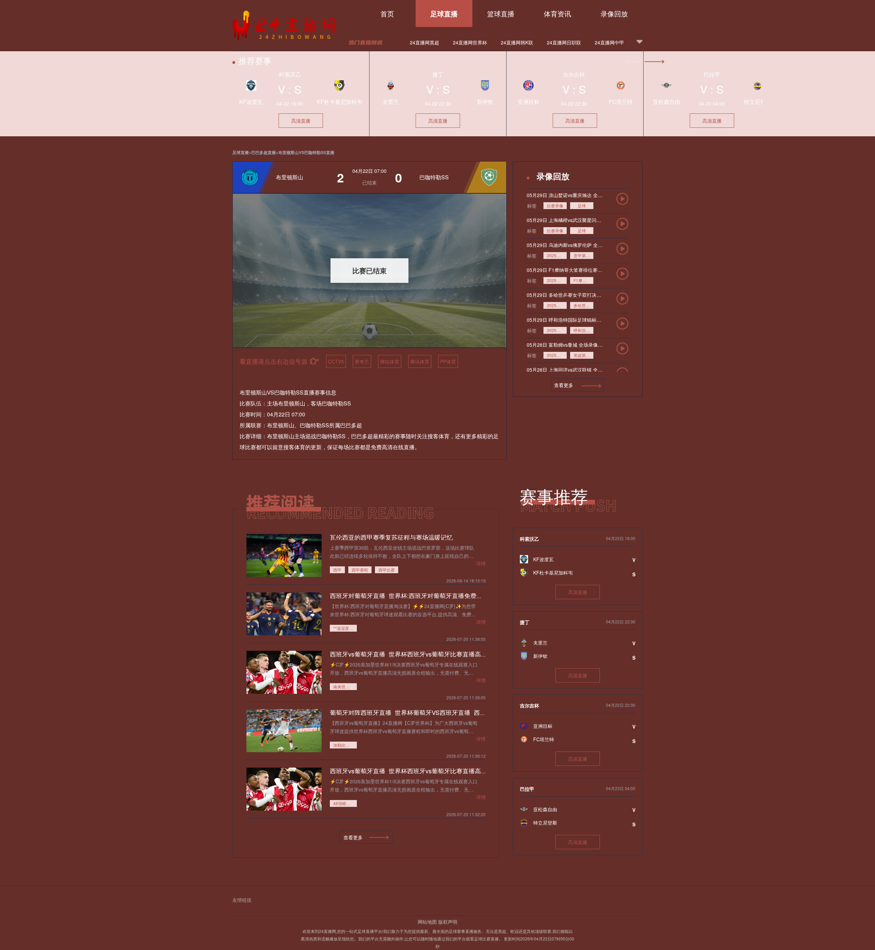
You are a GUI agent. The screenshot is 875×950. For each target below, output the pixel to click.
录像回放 (614, 13)
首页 (387, 13)
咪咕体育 (389, 361)
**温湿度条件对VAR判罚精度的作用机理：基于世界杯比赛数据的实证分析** (345, 628)
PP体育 (448, 361)
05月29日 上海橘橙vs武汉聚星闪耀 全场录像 (565, 220)
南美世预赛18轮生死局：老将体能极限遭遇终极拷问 (345, 686)
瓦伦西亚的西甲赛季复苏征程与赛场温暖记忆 (391, 537)
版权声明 (447, 921)
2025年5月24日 (557, 280)
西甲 (337, 570)
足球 (582, 205)
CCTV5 (336, 361)
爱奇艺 (362, 361)
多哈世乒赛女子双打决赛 (583, 305)
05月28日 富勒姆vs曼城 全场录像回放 (565, 344)
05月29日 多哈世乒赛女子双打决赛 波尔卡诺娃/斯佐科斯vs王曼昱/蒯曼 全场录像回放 (565, 294)
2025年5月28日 (557, 330)
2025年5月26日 (557, 255)
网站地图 (427, 921)
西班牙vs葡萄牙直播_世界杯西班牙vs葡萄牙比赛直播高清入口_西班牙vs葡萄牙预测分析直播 (456, 653)
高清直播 (300, 120)
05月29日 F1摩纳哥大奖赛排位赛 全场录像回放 (565, 269)
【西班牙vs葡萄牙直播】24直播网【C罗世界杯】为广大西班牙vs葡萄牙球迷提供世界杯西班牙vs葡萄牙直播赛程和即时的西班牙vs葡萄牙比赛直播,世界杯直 (403, 726)
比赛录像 (555, 205)
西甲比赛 (386, 570)
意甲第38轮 (583, 255)
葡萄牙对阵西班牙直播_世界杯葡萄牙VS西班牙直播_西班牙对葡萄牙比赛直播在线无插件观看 (457, 712)
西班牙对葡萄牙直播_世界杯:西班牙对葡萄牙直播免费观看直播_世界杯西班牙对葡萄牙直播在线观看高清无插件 (482, 595)
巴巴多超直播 (263, 152)
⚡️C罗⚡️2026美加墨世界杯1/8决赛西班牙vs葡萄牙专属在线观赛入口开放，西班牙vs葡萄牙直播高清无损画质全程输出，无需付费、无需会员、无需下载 (403, 668)
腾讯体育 (419, 361)
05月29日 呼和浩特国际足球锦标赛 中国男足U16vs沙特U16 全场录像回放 (565, 319)
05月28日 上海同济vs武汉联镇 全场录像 (565, 369)
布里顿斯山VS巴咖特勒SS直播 (306, 152)
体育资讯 (557, 13)
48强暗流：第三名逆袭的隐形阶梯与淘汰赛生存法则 (345, 803)
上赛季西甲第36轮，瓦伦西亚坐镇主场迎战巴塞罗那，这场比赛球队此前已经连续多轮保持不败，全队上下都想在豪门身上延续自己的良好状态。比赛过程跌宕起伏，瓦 (402, 551)
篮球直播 (500, 13)
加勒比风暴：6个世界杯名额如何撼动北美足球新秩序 (345, 745)
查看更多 (564, 385)
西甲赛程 (360, 570)
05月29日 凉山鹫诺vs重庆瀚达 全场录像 (565, 195)
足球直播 (444, 13)
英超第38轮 (583, 355)
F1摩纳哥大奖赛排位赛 (583, 280)
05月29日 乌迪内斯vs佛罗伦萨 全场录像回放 (565, 245)
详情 (481, 563)
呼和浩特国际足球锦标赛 (583, 330)
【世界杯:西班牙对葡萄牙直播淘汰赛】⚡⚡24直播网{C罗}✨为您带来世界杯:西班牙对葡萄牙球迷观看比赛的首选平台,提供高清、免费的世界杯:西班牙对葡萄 (403, 610)
